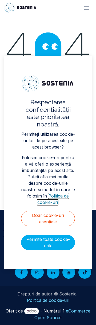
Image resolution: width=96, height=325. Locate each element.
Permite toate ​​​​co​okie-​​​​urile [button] (48, 242)
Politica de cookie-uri (48, 300)
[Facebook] (21, 272)
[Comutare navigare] (86, 7)
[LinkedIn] (53, 272)
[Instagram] (37, 272)
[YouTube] (68, 272)
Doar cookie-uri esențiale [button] (48, 218)
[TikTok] (84, 272)
